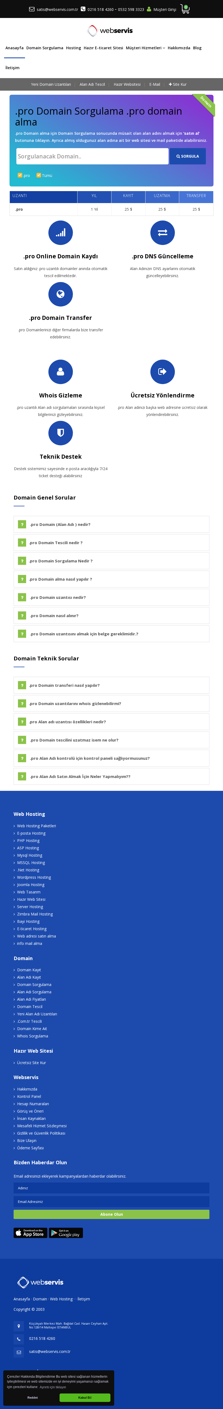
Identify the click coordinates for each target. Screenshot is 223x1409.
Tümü (47, 175)
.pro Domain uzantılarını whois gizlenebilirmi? (75, 703)
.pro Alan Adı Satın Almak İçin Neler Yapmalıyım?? (80, 776)
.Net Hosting (28, 869)
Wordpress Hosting (34, 877)
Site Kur (180, 84)
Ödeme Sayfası (30, 1147)
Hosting (73, 47)
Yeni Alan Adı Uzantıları (37, 1013)
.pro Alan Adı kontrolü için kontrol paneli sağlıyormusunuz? (89, 758)
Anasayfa (14, 47)
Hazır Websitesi (127, 84)
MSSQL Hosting (31, 862)
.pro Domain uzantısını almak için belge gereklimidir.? (83, 633)
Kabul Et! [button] (85, 1397)
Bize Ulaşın (26, 1140)
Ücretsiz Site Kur (31, 1062)
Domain (40, 1298)
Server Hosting (30, 906)
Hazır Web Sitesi (31, 899)
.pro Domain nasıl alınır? (54, 615)
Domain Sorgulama (44, 47)
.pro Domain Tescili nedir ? (56, 542)
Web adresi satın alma (36, 936)
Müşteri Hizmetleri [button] (144, 47)
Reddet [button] (32, 1397)
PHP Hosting (28, 840)
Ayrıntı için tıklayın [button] (53, 1387)
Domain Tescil (29, 1006)
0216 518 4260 (101, 9)
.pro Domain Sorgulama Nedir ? (61, 560)
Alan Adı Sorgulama (34, 991)
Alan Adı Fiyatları (31, 999)
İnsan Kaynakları (31, 1118)
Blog (197, 47)
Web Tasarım (29, 892)
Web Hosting (61, 1298)
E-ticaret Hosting (32, 928)
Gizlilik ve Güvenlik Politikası (41, 1133)
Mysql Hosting (29, 855)
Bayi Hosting (28, 921)
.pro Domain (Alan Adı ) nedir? (60, 524)
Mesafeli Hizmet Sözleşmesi (42, 1125)
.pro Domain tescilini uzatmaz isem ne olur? (74, 740)
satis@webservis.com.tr (57, 9)
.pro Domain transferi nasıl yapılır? (64, 685)
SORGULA (189, 156)
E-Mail (154, 84)
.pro (26, 175)
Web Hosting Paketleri (36, 825)
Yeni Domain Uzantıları (51, 84)
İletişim (12, 67)
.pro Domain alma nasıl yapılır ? (60, 579)
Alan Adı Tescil (92, 84)
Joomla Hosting (30, 884)
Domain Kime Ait (32, 1028)
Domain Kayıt (29, 969)
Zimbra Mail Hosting (35, 914)
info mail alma (29, 943)
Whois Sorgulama (32, 1036)
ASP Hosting (28, 847)
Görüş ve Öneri (30, 1111)
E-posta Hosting (31, 833)
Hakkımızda (179, 47)
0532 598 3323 (131, 9)
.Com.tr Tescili (29, 1021)
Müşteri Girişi (164, 9)
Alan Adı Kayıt (29, 977)
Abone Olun (111, 1214)
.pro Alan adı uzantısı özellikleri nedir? (67, 721)
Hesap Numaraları (33, 1103)
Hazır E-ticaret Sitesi (103, 47)
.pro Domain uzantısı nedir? (57, 597)
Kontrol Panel (29, 1096)
